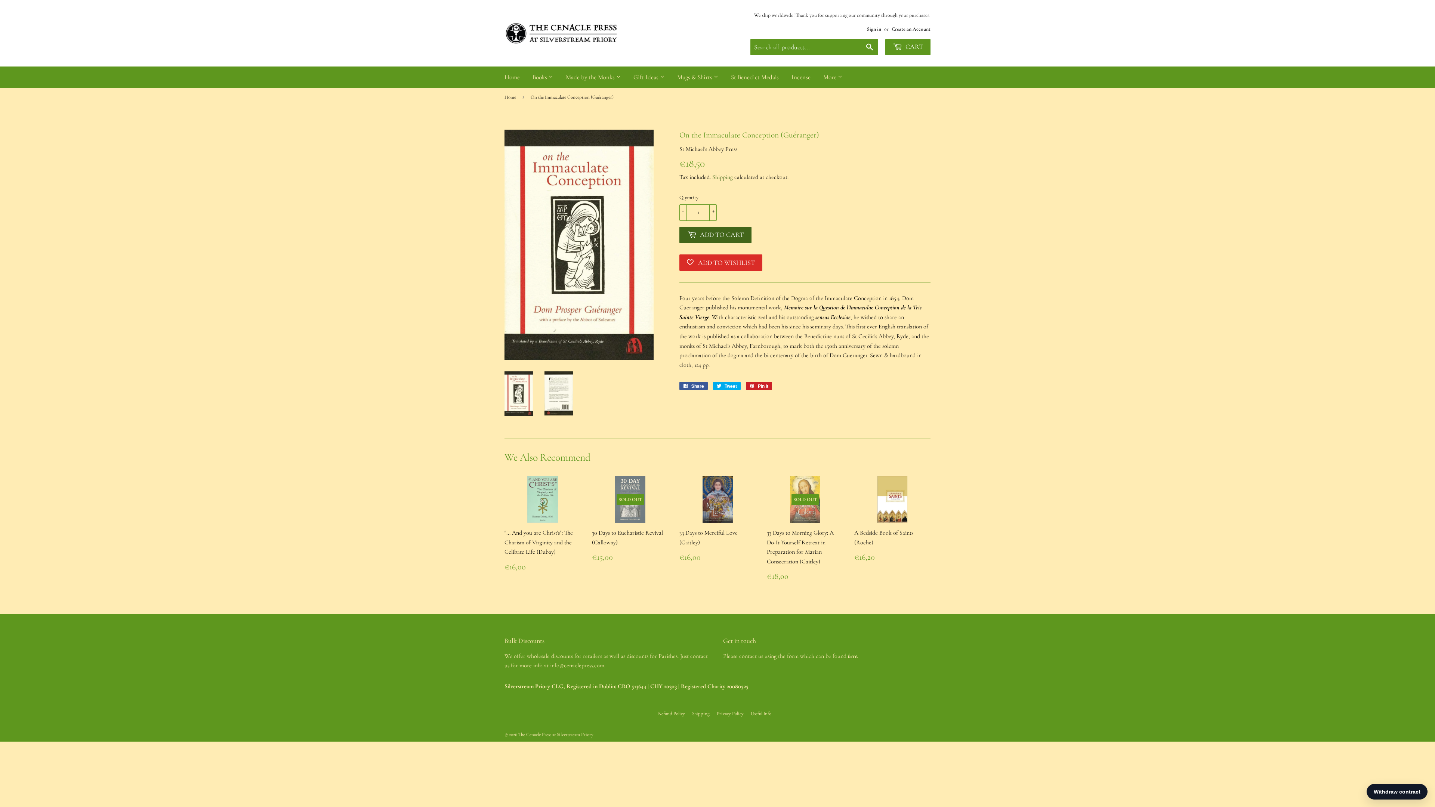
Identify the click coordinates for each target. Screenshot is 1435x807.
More (830, 77)
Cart (913, 47)
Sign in (874, 29)
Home (512, 77)
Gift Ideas (646, 77)
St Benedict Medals (755, 77)
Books (541, 77)
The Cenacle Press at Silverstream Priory (555, 735)
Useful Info (761, 714)
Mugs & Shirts (695, 77)
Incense (801, 77)
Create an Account (911, 29)
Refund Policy (671, 714)
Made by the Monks (591, 77)
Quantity (688, 197)
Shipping (722, 177)
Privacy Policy (730, 714)
